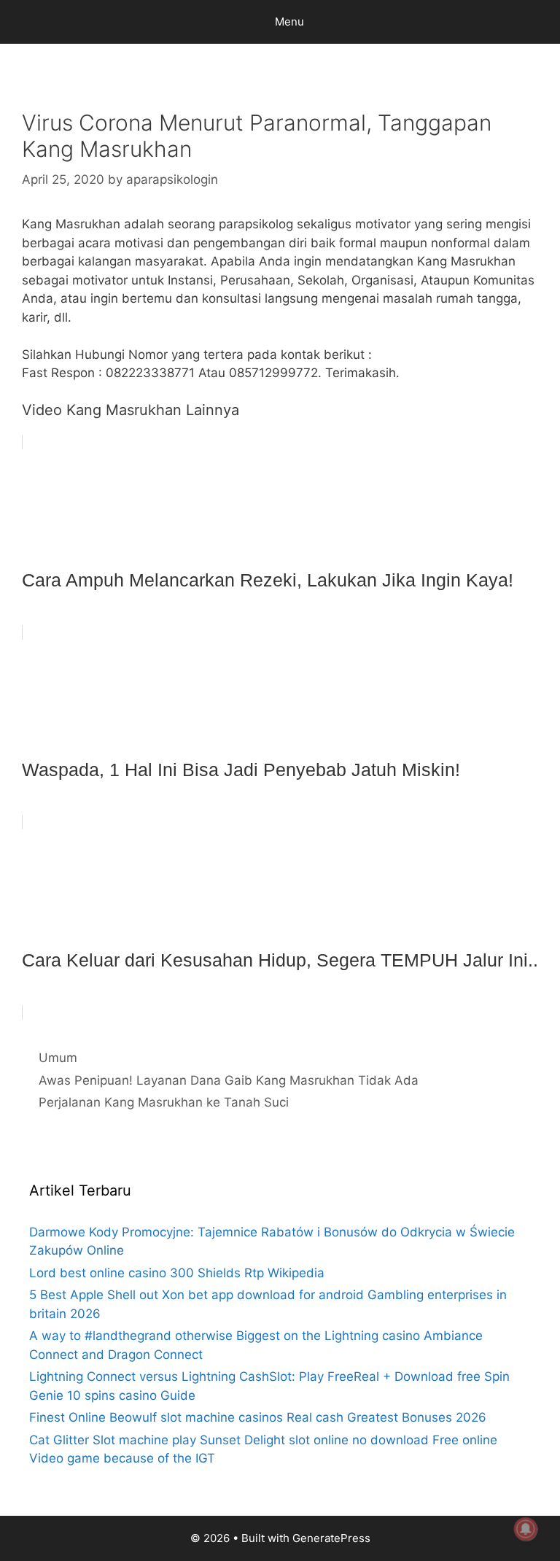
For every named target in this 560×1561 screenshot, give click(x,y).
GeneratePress (331, 1538)
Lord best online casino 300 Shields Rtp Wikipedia (176, 1273)
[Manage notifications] (525, 1529)
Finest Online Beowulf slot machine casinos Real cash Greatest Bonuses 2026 (257, 1417)
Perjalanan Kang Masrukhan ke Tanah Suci (164, 1102)
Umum (58, 1057)
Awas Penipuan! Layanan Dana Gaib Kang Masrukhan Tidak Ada (229, 1080)
